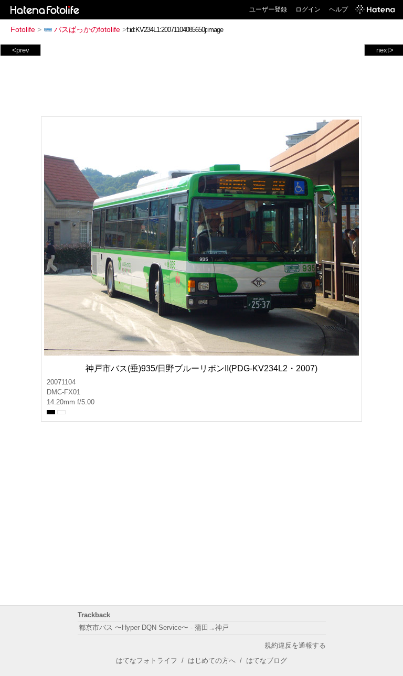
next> (385, 50)
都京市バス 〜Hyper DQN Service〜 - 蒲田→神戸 (154, 627)
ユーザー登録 (268, 9)
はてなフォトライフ (146, 660)
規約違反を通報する (295, 645)
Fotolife (22, 29)
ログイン (308, 9)
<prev (20, 50)
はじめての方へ (212, 660)
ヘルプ (338, 9)
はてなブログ (266, 660)
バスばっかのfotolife (87, 29)
